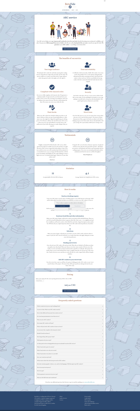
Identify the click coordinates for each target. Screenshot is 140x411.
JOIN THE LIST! (70, 215)
